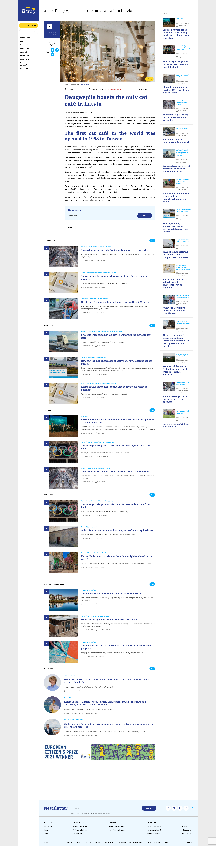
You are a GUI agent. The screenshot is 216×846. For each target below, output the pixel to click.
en (49, 27)
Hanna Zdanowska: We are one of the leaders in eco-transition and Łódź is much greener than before (107, 680)
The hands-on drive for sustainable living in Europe (111, 593)
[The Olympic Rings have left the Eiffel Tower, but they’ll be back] (63, 452)
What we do (48, 827)
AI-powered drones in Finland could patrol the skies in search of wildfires (176, 370)
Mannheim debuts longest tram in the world (176, 140)
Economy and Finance (80, 827)
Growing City (25, 45)
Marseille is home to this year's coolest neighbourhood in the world (116, 558)
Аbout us (23, 41)
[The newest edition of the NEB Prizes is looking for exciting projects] (63, 652)
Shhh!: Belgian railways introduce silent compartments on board (176, 254)
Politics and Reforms (80, 830)
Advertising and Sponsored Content (131, 842)
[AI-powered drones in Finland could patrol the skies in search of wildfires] (169, 357)
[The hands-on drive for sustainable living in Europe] (63, 600)
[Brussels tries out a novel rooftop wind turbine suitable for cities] (63, 341)
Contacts (47, 833)
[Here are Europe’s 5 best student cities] (169, 413)
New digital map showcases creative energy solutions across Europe (116, 362)
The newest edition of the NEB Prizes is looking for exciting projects (116, 647)
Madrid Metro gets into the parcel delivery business (175, 399)
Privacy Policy (109, 842)
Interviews (24, 68)
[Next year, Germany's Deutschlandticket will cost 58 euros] (63, 308)
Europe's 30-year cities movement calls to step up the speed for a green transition (118, 421)
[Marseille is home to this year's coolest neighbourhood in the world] (63, 562)
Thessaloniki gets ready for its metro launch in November (115, 250)
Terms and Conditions (93, 842)
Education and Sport (154, 830)
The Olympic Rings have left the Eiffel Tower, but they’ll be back (115, 447)
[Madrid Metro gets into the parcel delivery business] (169, 386)
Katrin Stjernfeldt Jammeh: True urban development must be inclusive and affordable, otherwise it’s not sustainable (105, 703)
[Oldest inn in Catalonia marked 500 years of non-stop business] (63, 536)
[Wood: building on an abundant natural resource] (63, 626)
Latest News (25, 37)
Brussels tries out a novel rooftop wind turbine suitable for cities (116, 336)
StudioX (191, 843)
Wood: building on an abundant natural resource (109, 619)
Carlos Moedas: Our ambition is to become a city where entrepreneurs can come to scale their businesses (108, 725)
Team (46, 830)
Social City (24, 55)
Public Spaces (186, 830)
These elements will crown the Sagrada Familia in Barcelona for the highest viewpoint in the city (176, 340)
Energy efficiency (187, 833)
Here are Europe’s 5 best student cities (176, 425)
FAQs (79, 842)
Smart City (24, 48)
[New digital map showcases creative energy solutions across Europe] (63, 367)
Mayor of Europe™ (23, 64)
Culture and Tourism (52, 33)
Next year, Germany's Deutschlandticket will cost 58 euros (115, 302)
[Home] (45, 11)
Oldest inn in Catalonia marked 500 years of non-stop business (117, 530)
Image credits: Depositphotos (158, 842)
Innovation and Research (117, 830)
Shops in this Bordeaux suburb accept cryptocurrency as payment (114, 277)
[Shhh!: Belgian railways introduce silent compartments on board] (169, 243)
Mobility (184, 827)
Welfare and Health (153, 833)
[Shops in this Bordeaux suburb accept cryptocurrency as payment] (63, 282)
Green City (24, 52)
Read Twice (24, 59)
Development (77, 833)
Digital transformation (116, 827)
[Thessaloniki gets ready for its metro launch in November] (63, 256)
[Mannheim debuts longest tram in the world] (169, 131)
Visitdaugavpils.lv (84, 84)
